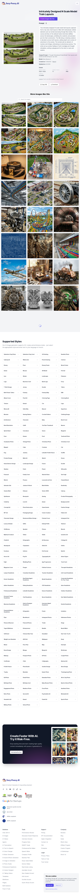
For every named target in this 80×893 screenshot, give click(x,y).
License (41, 79)
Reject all (58, 885)
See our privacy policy (51, 889)
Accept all (49, 885)
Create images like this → (48, 19)
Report (54, 61)
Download (55, 84)
